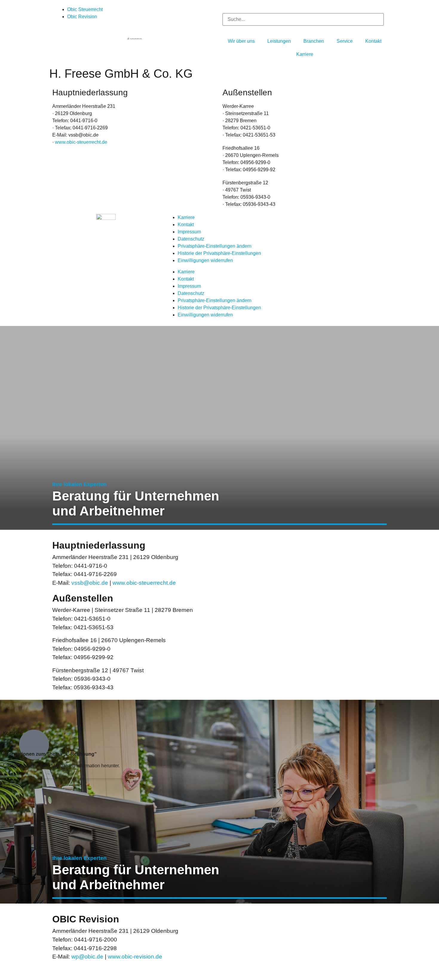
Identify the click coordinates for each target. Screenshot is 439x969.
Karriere (186, 217)
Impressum (189, 231)
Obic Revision (82, 16)
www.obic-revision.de (135, 956)
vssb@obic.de (89, 583)
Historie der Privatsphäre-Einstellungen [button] (219, 253)
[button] (303, 9)
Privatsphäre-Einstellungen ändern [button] (214, 246)
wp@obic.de (87, 956)
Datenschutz (191, 238)
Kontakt (186, 224)
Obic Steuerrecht (85, 9)
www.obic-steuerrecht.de (81, 142)
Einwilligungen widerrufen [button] (205, 260)
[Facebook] (286, 221)
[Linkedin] (318, 221)
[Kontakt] (34, 745)
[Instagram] (302, 221)
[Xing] (335, 221)
